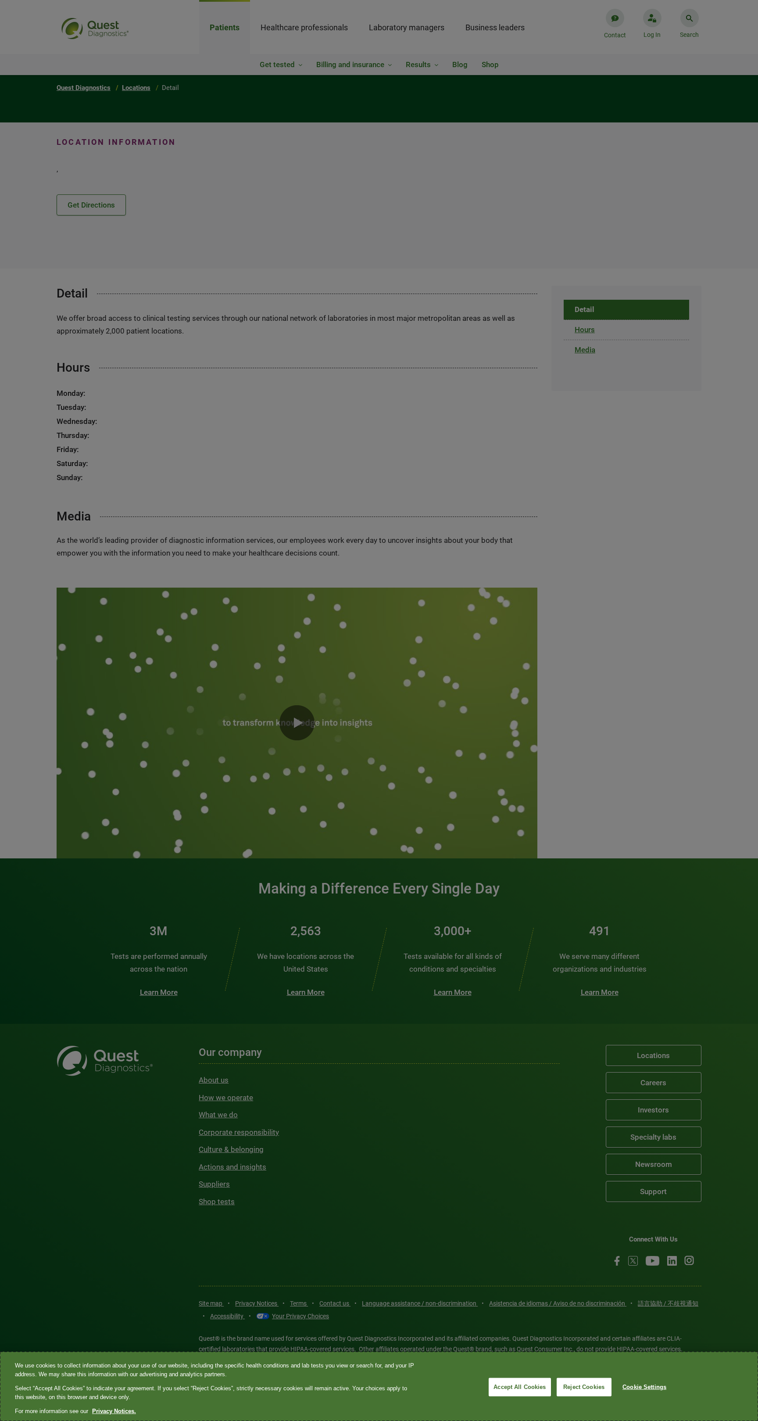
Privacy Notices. (114, 1411)
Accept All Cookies (519, 1387)
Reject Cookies (583, 1387)
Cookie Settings (644, 1387)
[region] (379, 1386)
